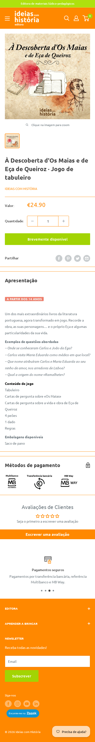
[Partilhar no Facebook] (59, 258)
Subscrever (21, 676)
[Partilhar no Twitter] (77, 258)
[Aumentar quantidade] (63, 221)
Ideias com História (21, 188)
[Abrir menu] (7, 18)
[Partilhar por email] (86, 258)
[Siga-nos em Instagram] (17, 703)
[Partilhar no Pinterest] (68, 258)
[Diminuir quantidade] (32, 221)
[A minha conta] (76, 18)
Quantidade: (14, 221)
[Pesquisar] (66, 18)
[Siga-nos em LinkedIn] (36, 703)
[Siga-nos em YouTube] (26, 703)
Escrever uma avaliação (47, 534)
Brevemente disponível (47, 239)
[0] (86, 18)
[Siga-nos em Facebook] (8, 703)
